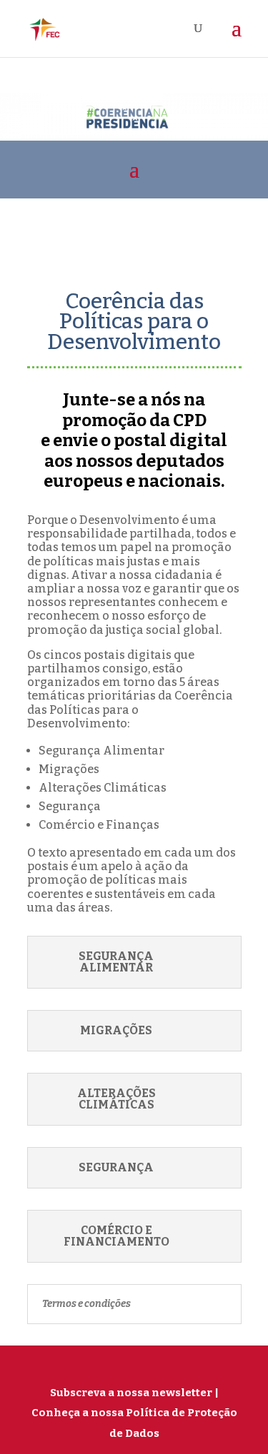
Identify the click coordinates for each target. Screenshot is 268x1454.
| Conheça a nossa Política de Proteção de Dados (134, 1413)
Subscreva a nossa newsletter (131, 1392)
